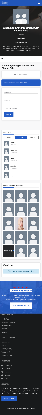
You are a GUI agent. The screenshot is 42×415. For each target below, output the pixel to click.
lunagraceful (13, 174)
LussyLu (12, 142)
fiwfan (12, 158)
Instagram (8, 372)
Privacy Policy (6, 349)
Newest (9, 137)
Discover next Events (21, 305)
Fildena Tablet (25, 46)
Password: (7, 100)
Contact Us (5, 342)
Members (7, 132)
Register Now (9, 398)
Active (21, 137)
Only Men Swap (7, 325)
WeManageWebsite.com (26, 408)
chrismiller (13, 166)
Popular (32, 137)
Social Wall (5, 319)
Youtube (7, 378)
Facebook (8, 365)
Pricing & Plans (6, 355)
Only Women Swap (8, 322)
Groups (4, 329)
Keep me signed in (11, 108)
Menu (3, 59)
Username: (7, 92)
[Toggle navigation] (39, 3)
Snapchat (8, 375)
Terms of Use (6, 352)
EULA (3, 345)
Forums (4, 332)
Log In (8, 114)
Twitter (7, 369)
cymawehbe (13, 150)
